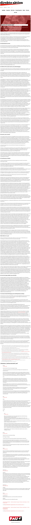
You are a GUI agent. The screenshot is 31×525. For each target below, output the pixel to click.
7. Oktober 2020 (5, 366)
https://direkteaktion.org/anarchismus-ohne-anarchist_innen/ (14, 504)
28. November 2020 (5, 470)
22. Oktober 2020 (5, 433)
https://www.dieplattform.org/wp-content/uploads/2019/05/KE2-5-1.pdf (10, 359)
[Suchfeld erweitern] (12, 7)
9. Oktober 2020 (6, 414)
